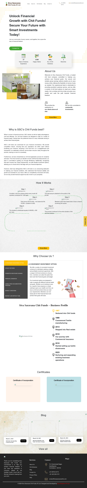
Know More (53, 117)
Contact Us (49, 3)
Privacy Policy (33, 475)
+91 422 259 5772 (54, 474)
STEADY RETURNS (10, 268)
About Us (33, 3)
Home (28, 3)
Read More (23, 440)
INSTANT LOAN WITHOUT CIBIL (12, 296)
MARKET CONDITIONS (10, 290)
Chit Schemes (39, 3)
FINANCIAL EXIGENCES (11, 278)
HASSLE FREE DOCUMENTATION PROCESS (13, 285)
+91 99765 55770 (63, 4)
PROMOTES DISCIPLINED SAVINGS (13, 273)
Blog (45, 3)
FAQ (31, 477)
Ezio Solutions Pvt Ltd (63, 483)
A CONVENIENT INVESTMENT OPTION (14, 263)
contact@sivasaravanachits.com (58, 479)
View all (43, 449)
